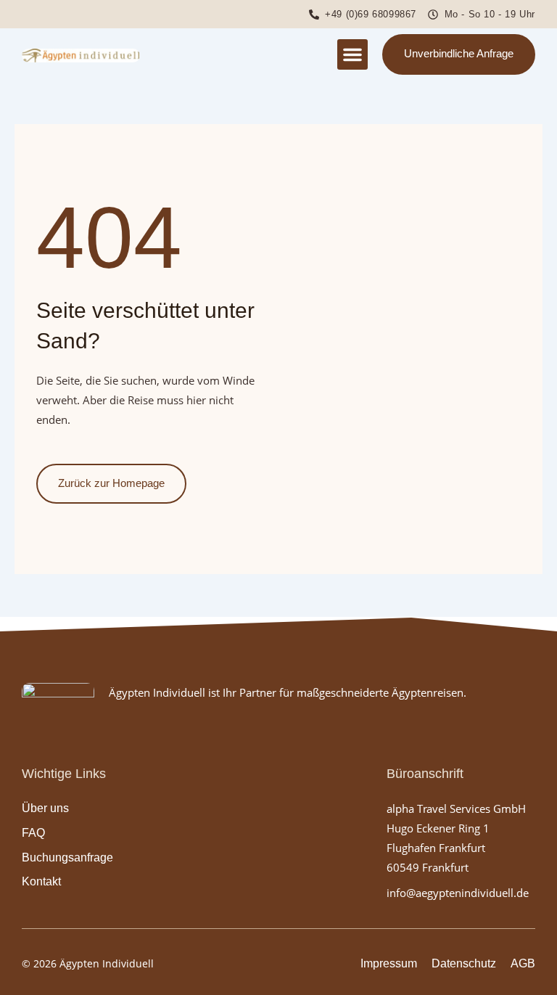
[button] (352, 54)
